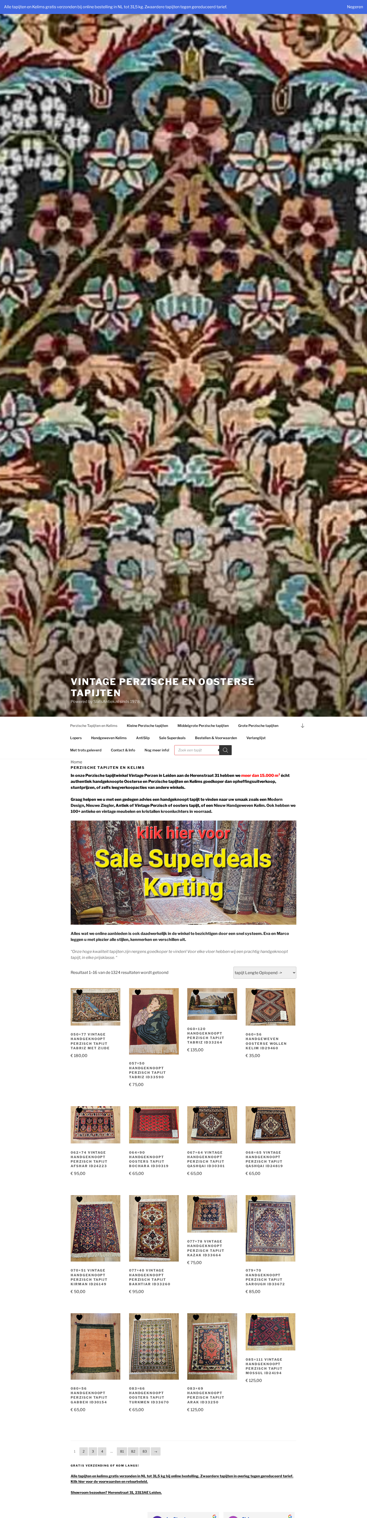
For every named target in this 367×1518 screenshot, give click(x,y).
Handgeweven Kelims (109, 738)
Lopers (76, 738)
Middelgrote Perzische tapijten (203, 725)
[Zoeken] (225, 750)
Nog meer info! (157, 750)
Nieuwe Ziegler (100, 805)
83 (145, 1451)
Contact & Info (123, 750)
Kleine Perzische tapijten (147, 725)
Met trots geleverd (85, 750)
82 (133, 1451)
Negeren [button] (355, 6)
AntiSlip (143, 738)
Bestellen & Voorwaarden (216, 738)
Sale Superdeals (172, 738)
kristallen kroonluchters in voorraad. (177, 811)
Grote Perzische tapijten (258, 725)
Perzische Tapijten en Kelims (93, 725)
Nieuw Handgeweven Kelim (239, 805)
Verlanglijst (256, 738)
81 (122, 1451)
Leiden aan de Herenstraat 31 (191, 775)
